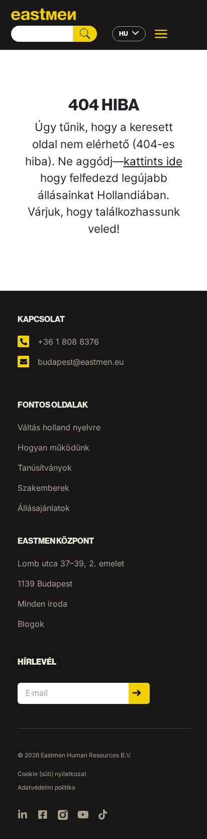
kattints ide (153, 161)
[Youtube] (83, 815)
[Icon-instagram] (63, 815)
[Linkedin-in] (23, 815)
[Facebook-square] (43, 815)
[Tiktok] (103, 815)
